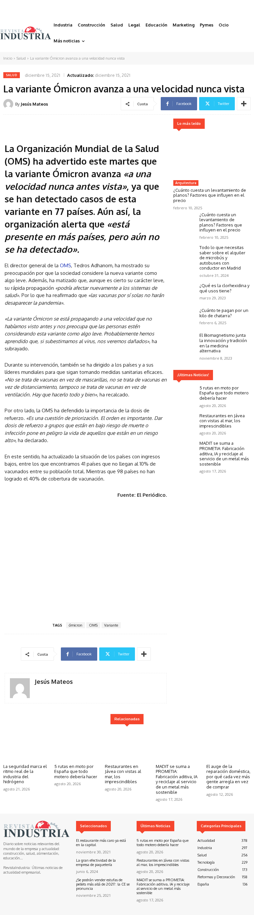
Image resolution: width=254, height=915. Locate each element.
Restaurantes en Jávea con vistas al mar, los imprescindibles (222, 421)
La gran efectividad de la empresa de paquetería (96, 862)
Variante (111, 625)
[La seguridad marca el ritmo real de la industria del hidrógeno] (25, 745)
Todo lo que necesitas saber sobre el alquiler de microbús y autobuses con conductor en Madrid (222, 258)
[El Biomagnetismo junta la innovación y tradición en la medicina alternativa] (184, 342)
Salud (21, 58)
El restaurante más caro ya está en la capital (101, 842)
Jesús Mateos (34, 104)
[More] (244, 103)
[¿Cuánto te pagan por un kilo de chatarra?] (184, 317)
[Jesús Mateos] (9, 104)
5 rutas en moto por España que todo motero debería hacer (224, 393)
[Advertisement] (86, 559)
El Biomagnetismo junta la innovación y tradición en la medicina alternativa (223, 342)
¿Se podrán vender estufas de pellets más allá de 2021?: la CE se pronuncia (103, 884)
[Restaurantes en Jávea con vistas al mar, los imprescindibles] (184, 422)
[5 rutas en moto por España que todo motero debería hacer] (184, 394)
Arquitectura (185, 182)
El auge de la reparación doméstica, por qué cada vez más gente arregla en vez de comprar (228, 776)
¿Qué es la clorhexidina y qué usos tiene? (224, 288)
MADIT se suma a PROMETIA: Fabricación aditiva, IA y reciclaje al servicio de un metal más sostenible (224, 453)
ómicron (75, 625)
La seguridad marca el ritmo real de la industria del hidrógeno (25, 774)
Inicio (7, 58)
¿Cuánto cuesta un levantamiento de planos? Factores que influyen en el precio (209, 195)
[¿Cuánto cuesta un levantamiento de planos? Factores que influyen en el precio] (211, 155)
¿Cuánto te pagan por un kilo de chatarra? (223, 313)
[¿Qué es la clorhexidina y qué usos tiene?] (184, 292)
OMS (65, 265)
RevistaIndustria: (17, 867)
